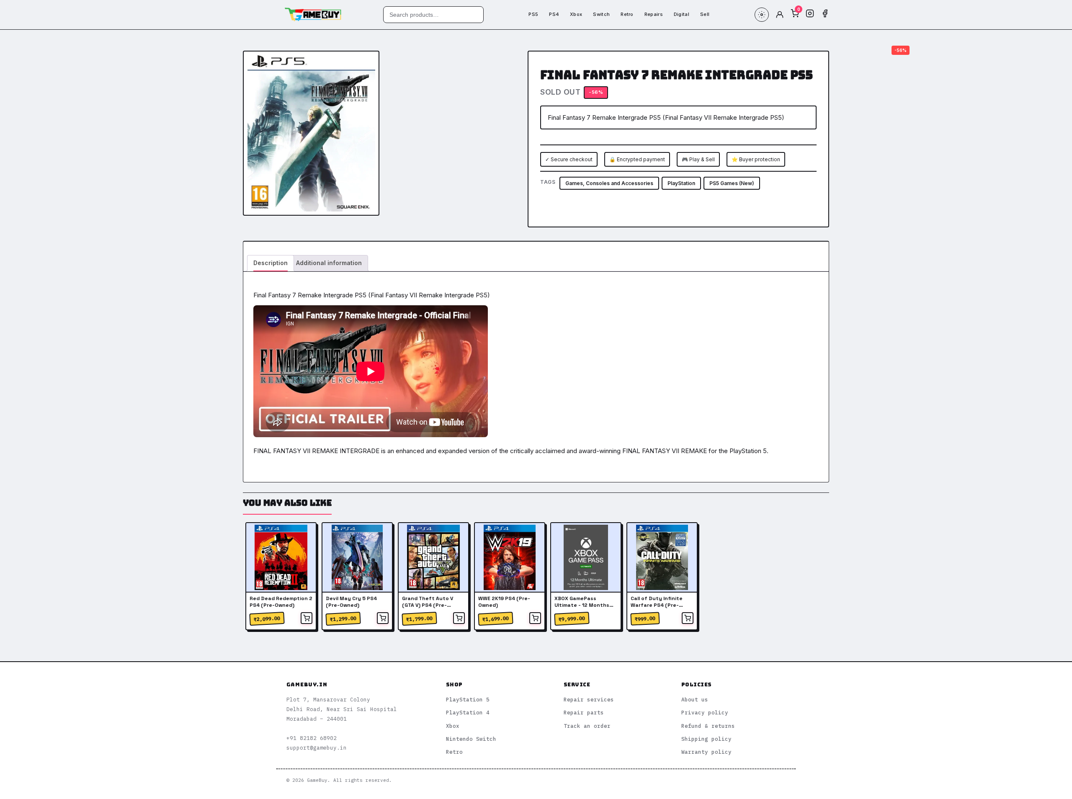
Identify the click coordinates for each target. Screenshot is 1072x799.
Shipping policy (706, 738)
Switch (601, 14)
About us (694, 699)
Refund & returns (708, 725)
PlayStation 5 (468, 699)
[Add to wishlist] (366, 63)
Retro (627, 14)
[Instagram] (810, 14)
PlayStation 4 (468, 712)
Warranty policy (706, 751)
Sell (704, 14)
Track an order (587, 725)
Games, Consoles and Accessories (609, 183)
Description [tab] (270, 262)
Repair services (589, 699)
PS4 (554, 14)
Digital (681, 14)
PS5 (533, 14)
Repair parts (584, 712)
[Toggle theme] (762, 15)
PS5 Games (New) (731, 183)
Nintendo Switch (471, 738)
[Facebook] (825, 14)
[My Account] (780, 14)
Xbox (576, 14)
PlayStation (681, 183)
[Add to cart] (306, 618)
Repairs (653, 14)
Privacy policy (704, 712)
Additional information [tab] (329, 262)
